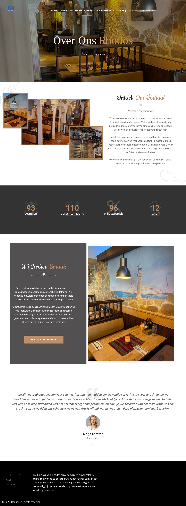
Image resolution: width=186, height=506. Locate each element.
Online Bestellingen (82, 10)
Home (54, 10)
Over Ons (134, 10)
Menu (64, 10)
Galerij (122, 10)
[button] (43, 339)
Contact (148, 10)
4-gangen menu (106, 10)
